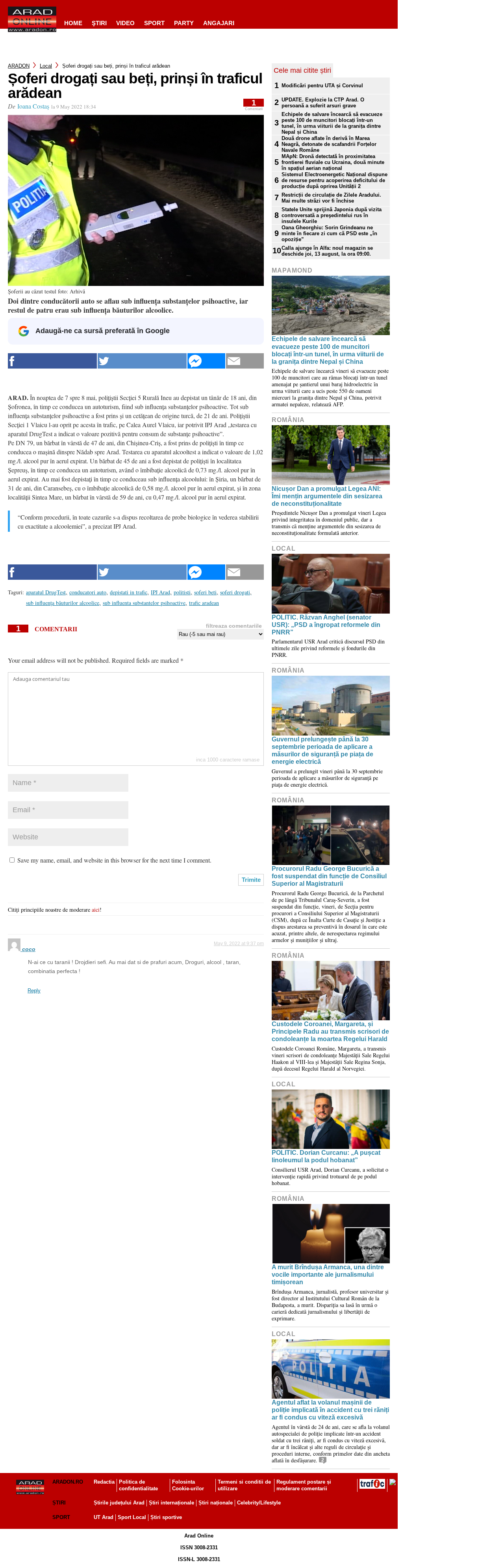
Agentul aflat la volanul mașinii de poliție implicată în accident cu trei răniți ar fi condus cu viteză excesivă (330, 1410)
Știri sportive (166, 1517)
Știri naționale (215, 1503)
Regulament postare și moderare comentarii (303, 1485)
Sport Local (132, 1517)
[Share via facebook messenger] (206, 361)
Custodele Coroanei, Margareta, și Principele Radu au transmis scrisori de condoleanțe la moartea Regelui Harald (330, 1031)
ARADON (19, 66)
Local (46, 66)
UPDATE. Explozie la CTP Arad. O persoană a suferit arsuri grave (323, 103)
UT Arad (103, 1517)
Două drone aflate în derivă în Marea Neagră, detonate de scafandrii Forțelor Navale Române (329, 144)
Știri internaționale (171, 1503)
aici (96, 909)
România (288, 420)
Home (73, 23)
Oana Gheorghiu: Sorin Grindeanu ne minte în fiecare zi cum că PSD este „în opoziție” (329, 233)
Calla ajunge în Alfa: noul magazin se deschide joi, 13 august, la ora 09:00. (327, 251)
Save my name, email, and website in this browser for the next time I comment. (114, 860)
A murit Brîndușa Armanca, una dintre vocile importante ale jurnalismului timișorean (328, 1274)
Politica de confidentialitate (138, 1485)
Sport (154, 23)
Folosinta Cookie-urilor (188, 1485)
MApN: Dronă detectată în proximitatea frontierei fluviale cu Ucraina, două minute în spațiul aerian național (333, 162)
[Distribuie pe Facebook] (52, 361)
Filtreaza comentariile (234, 626)
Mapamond (292, 270)
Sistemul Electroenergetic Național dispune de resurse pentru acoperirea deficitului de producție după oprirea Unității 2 (334, 180)
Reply (34, 991)
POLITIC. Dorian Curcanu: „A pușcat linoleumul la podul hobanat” (326, 1156)
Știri (59, 1503)
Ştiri (99, 23)
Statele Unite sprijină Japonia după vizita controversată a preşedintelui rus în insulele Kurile (332, 215)
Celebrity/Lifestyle (259, 1503)
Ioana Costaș (33, 106)
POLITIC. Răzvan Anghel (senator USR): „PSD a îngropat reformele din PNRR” (326, 625)
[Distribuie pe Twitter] (142, 361)
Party (184, 23)
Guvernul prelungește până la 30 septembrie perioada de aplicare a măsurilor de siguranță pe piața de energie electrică (322, 750)
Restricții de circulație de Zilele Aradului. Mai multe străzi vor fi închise (331, 198)
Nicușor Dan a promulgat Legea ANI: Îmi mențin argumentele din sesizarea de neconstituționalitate (327, 496)
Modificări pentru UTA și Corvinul (322, 85)
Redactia (104, 1482)
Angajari (218, 23)
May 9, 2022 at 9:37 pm (239, 943)
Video (125, 23)
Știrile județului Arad (119, 1503)
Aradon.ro (67, 1482)
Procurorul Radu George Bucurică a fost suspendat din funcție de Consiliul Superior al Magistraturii (329, 876)
